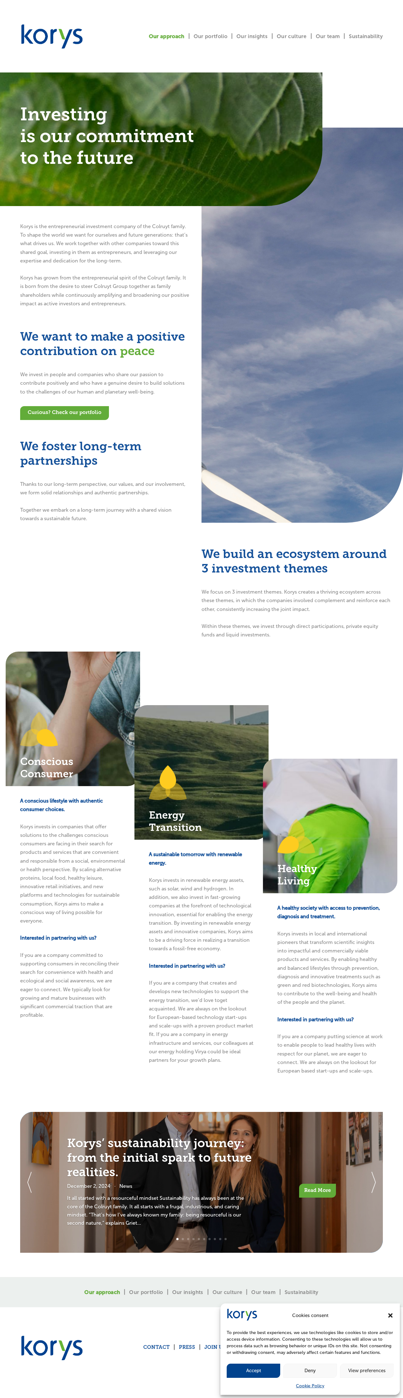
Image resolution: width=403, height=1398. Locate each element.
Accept (253, 1370)
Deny (310, 1370)
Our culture (292, 36)
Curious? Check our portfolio (64, 412)
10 (225, 1239)
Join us (215, 1347)
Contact (156, 1347)
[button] (390, 1315)
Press (187, 1347)
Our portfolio (210, 36)
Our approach (166, 36)
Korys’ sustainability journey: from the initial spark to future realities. (159, 1158)
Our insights (252, 36)
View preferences (367, 1370)
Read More (317, 1190)
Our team (328, 36)
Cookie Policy (310, 1386)
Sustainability (366, 36)
